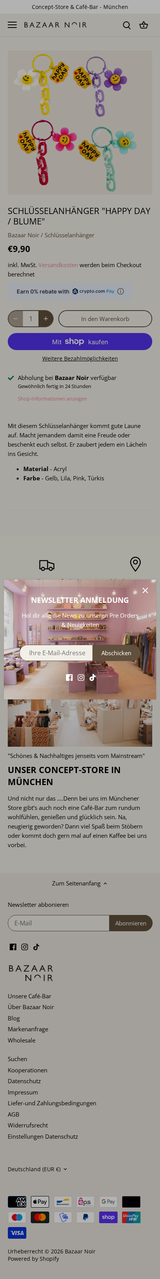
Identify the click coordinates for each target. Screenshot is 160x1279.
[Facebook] (69, 677)
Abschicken (116, 653)
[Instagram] (81, 677)
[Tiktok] (92, 677)
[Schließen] (145, 590)
